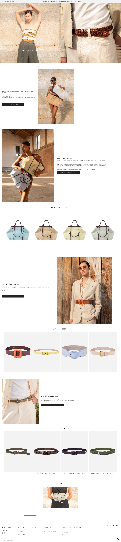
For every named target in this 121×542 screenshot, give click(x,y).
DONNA (37, 4)
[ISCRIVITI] (80, 532)
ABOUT (50, 4)
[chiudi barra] (119, 1)
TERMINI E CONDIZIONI (22, 526)
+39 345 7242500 (7, 527)
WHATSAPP (7, 528)
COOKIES (16, 540)
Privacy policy (71, 535)
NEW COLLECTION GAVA (13, 104)
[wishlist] (114, 5)
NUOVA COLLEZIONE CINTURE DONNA (13, 296)
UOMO (43, 4)
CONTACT (56, 4)
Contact (34, 527)
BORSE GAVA (30, 4)
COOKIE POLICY (21, 531)
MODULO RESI (20, 528)
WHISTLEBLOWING (21, 534)
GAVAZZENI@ (7, 530)
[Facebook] (2, 533)
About (33, 526)
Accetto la (69, 535)
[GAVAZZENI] (8, 4)
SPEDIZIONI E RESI (21, 527)
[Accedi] (110, 5)
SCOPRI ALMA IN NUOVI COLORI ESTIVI (68, 172)
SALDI (22, 4)
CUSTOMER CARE (99, 4)
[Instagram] (4, 533)
